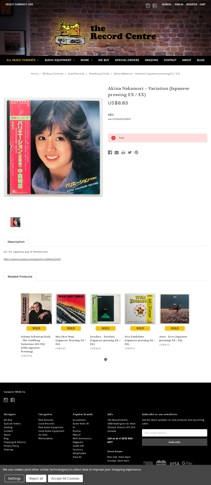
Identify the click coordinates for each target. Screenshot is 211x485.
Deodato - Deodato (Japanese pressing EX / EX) (105, 340)
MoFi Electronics (82, 438)
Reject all (36, 478)
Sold (36, 328)
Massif (77, 434)
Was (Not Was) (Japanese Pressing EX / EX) (70, 340)
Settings (14, 478)
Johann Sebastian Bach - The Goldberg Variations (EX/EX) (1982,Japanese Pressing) (35, 344)
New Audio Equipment (50, 427)
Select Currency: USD (20, 4)
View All (77, 457)
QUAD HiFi (78, 445)
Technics (78, 449)
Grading (151, 60)
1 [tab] (105, 359)
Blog (200, 60)
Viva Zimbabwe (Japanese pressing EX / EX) (140, 340)
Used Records (46, 423)
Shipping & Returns (15, 442)
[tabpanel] (36, 321)
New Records (45, 419)
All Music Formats (21, 60)
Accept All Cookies (65, 478)
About (186, 60)
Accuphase (79, 419)
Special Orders (127, 60)
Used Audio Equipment (51, 431)
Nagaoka (78, 442)
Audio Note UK (81, 423)
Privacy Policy (11, 445)
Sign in (179, 4)
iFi (74, 427)
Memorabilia (45, 438)
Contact (170, 60)
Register (191, 4)
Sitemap (8, 449)
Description (16, 242)
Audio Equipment (58, 60)
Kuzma (77, 431)
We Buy (103, 60)
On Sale (42, 434)
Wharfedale (79, 453)
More (85, 60)
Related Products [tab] (20, 276)
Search (166, 4)
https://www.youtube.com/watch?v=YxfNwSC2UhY (32, 259)
